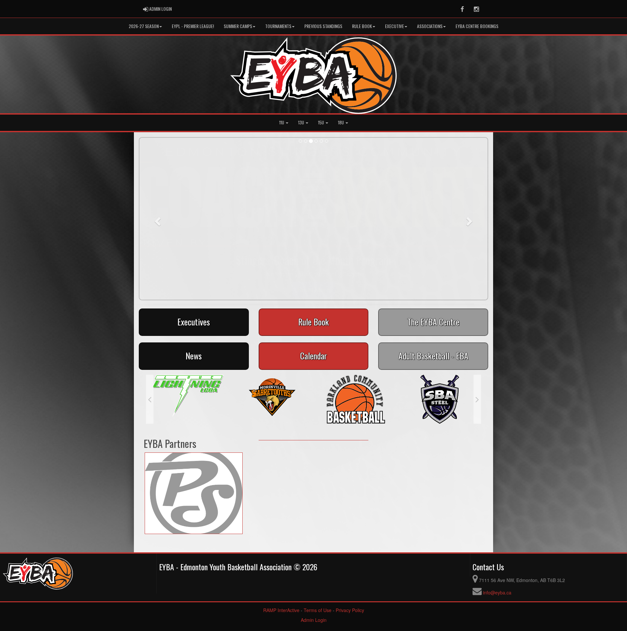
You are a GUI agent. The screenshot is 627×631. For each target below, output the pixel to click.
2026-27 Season (144, 26)
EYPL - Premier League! (193, 26)
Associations (429, 26)
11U (282, 122)
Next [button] (477, 399)
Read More (313, 289)
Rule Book (362, 26)
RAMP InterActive (281, 610)
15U (321, 122)
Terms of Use (317, 610)
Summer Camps (238, 26)
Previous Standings (323, 26)
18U (341, 122)
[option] (188, 396)
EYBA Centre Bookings (477, 26)
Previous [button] (149, 399)
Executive (394, 26)
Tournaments (278, 26)
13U (301, 122)
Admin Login (314, 620)
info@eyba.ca (497, 592)
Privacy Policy (350, 610)
